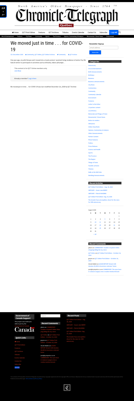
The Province (57, 36)
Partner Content (93, 136)
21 (114, 225)
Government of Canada (22, 326)
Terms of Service (30, 378)
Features (41, 32)
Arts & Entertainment (8, 36)
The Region (91, 159)
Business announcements (96, 81)
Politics (90, 143)
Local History (92, 111)
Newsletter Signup (96, 44)
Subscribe (103, 32)
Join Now (17, 71)
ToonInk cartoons (93, 166)
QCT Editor (91, 253)
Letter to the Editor (94, 104)
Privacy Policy (38, 378)
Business (91, 78)
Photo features (93, 140)
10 (95, 222)
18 (100, 225)
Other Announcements (95, 133)
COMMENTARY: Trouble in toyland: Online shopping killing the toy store (50, 329)
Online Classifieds (94, 127)
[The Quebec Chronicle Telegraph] (67, 16)
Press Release (92, 146)
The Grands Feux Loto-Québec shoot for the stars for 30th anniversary (76, 339)
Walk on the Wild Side (95, 172)
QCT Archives (54, 32)
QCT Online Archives (48, 54)
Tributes (65, 32)
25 (100, 228)
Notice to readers (93, 120)
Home (16, 32)
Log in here (32, 78)
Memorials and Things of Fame (97, 114)
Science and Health (94, 149)
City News (29, 36)
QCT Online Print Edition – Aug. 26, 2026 (100, 187)
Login (113, 32)
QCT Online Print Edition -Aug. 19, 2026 (100, 197)
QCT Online (38, 54)
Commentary (92, 88)
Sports (47, 36)
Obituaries (91, 124)
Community (38, 36)
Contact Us (92, 32)
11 (100, 222)
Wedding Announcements (96, 175)
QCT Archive (73, 54)
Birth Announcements (95, 72)
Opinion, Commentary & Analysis (73, 36)
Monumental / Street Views (95, 36)
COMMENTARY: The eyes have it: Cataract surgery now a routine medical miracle (50, 360)
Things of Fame (93, 162)
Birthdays (91, 75)
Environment (110, 36)
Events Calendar (78, 32)
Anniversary (92, 65)
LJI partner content (94, 107)
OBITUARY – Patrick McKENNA (97, 193)
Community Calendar (94, 94)
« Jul (95, 234)
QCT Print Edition (28, 32)
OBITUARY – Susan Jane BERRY (97, 190)
